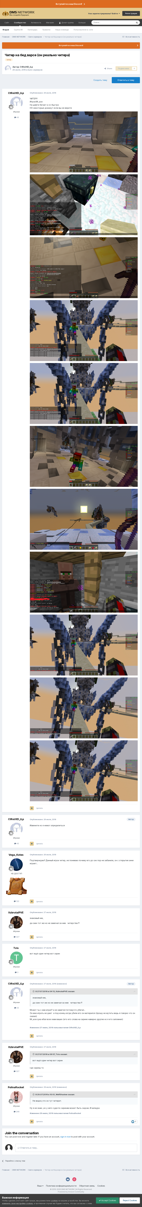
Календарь (32, 30)
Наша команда (62, 30)
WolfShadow (61, 1094)
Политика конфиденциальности (61, 1186)
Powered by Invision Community (71, 1192)
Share (109, 68)
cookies (54, 1200)
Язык (39, 1186)
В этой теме (125, 22)
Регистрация (131, 13)
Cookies (101, 1186)
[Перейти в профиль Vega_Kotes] (16, 864)
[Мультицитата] (32, 808)
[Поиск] (137, 22)
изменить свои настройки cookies (17, 1203)
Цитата (39, 808)
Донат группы (67, 22)
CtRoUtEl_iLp (26, 67)
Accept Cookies (108, 1200)
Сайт (7, 22)
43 (17, 117)
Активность (36, 22)
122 (17, 901)
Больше (82, 22)
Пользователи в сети (83, 30)
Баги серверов (35, 70)
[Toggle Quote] (34, 991)
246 (17, 1111)
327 (17, 937)
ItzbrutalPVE (16, 912)
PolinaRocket (16, 1087)
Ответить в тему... (29, 1148)
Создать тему (100, 80)
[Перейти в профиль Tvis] (16, 958)
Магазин (50, 22)
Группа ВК (18, 30)
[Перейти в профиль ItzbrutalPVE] (16, 922)
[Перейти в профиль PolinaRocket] (16, 1097)
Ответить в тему (125, 80)
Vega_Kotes (16, 854)
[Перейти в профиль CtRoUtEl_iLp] (8, 68)
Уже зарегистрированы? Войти (103, 13)
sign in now (65, 1136)
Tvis (16, 948)
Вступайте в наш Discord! (69, 4)
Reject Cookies (129, 1200)
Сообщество (20, 22)
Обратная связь (87, 1186)
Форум (5, 30)
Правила (46, 30)
